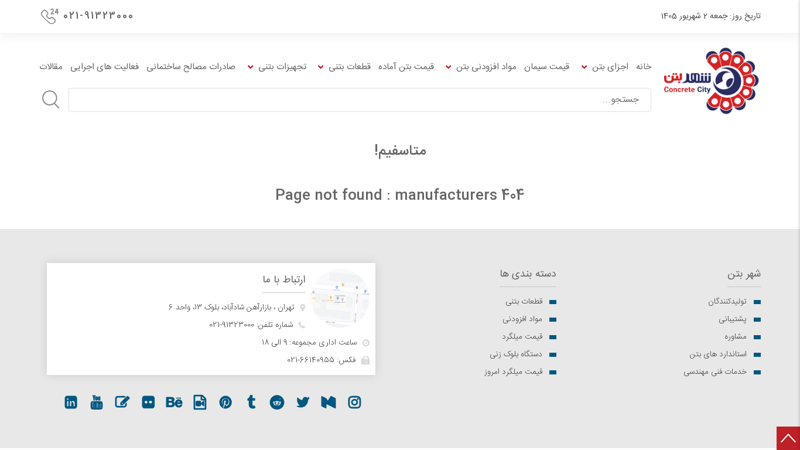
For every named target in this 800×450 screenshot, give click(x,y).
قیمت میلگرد (522, 336)
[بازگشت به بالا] (788, 438)
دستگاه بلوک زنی (516, 354)
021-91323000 (98, 16)
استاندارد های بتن (718, 354)
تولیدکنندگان (727, 301)
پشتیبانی (733, 319)
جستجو (51, 99)
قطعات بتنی (523, 301)
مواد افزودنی (522, 319)
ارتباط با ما (283, 280)
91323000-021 (231, 325)
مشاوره (735, 336)
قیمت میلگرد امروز (513, 372)
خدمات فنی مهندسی (715, 372)
